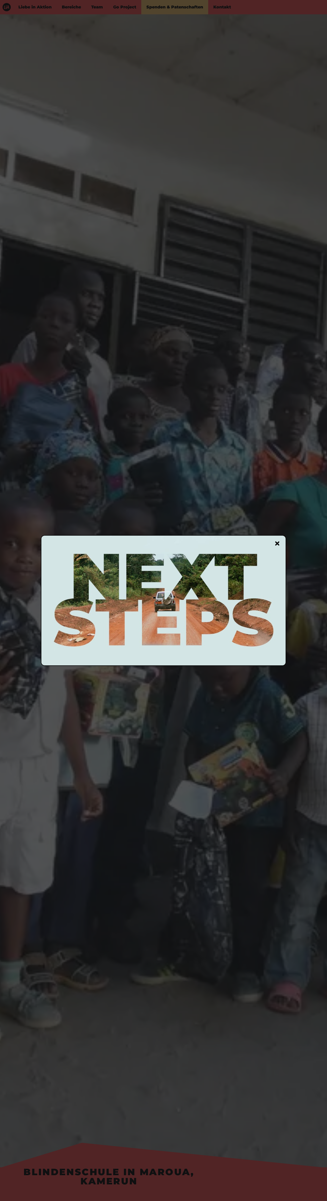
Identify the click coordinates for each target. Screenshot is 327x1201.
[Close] (277, 543)
